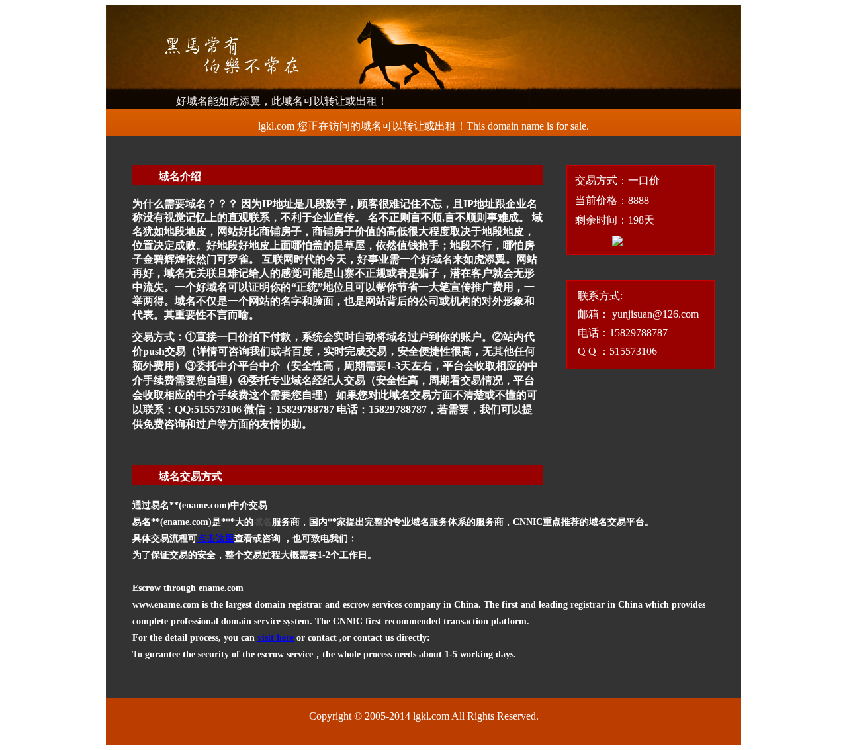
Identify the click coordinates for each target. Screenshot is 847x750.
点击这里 (215, 538)
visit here (275, 638)
